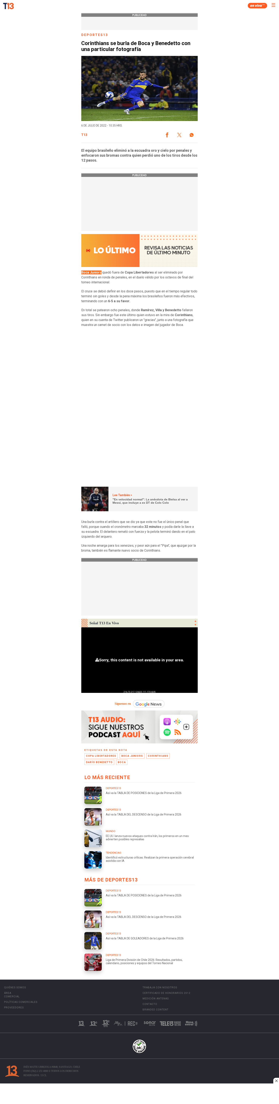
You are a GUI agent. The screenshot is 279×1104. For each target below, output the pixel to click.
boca (122, 762)
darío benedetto (99, 762)
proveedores (14, 1007)
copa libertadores (101, 755)
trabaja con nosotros (160, 987)
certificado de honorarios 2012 (166, 993)
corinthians (158, 755)
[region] (139, 1094)
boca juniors (132, 755)
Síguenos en (123, 703)
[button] (167, 134)
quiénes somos (15, 987)
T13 (84, 135)
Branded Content (156, 1009)
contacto (150, 1004)
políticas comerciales (20, 1002)
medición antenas (156, 998)
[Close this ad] (276, 1081)
